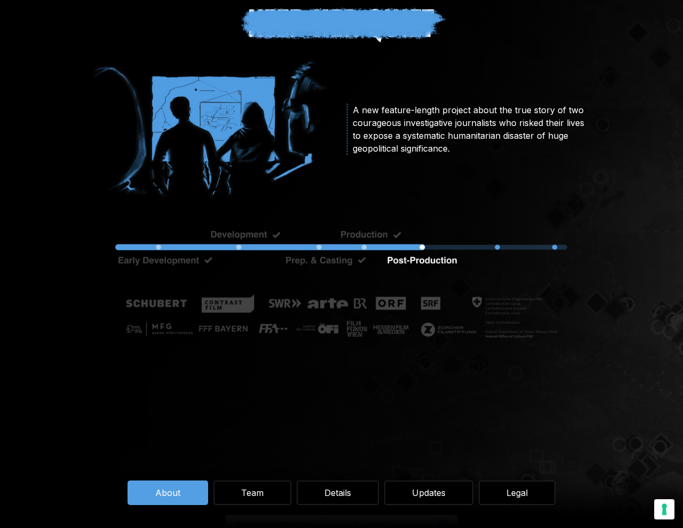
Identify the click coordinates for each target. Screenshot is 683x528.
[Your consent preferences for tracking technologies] (664, 509)
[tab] (168, 492)
